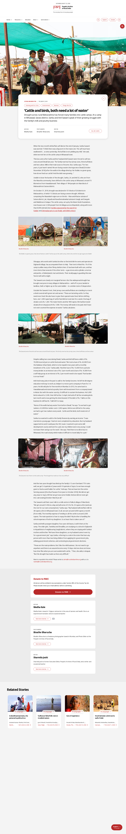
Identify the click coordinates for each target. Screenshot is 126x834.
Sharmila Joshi (59, 132)
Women (56, 105)
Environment (46, 105)
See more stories (41, 619)
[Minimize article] (104, 98)
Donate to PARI (61, 592)
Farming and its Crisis (32, 105)
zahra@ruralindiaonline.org (72, 559)
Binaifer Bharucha (43, 132)
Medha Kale (28, 132)
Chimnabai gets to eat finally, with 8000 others (58, 211)
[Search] (98, 19)
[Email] (53, 619)
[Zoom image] (122, 26)
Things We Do (67, 105)
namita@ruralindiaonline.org (42, 562)
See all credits (95, 131)
